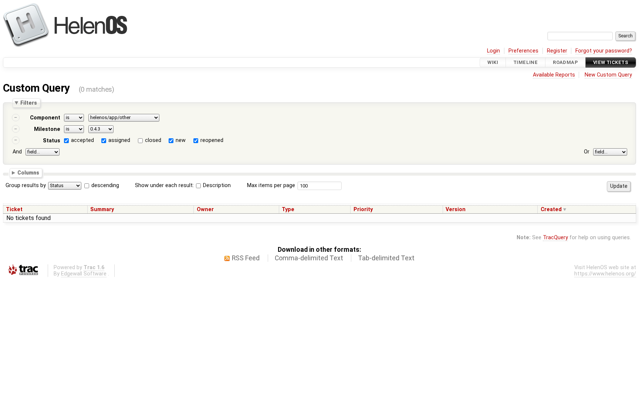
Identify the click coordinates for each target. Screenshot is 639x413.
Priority (363, 209)
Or (586, 152)
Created (551, 209)
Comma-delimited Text (309, 258)
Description (216, 185)
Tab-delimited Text (386, 258)
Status (51, 141)
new (181, 140)
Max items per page (271, 185)
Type (288, 209)
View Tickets (610, 62)
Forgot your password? (603, 51)
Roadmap (565, 62)
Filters (28, 103)
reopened (211, 140)
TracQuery (555, 237)
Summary (102, 209)
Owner (205, 209)
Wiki (492, 62)
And (17, 152)
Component (45, 118)
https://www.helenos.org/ (605, 274)
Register (557, 51)
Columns (28, 173)
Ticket (14, 209)
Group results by (26, 185)
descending (105, 185)
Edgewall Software (83, 274)
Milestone (47, 129)
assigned (119, 140)
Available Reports (554, 75)
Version (456, 209)
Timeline (525, 62)
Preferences (523, 51)
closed (153, 140)
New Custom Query (608, 75)
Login (493, 51)
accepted (82, 140)
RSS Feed (246, 258)
